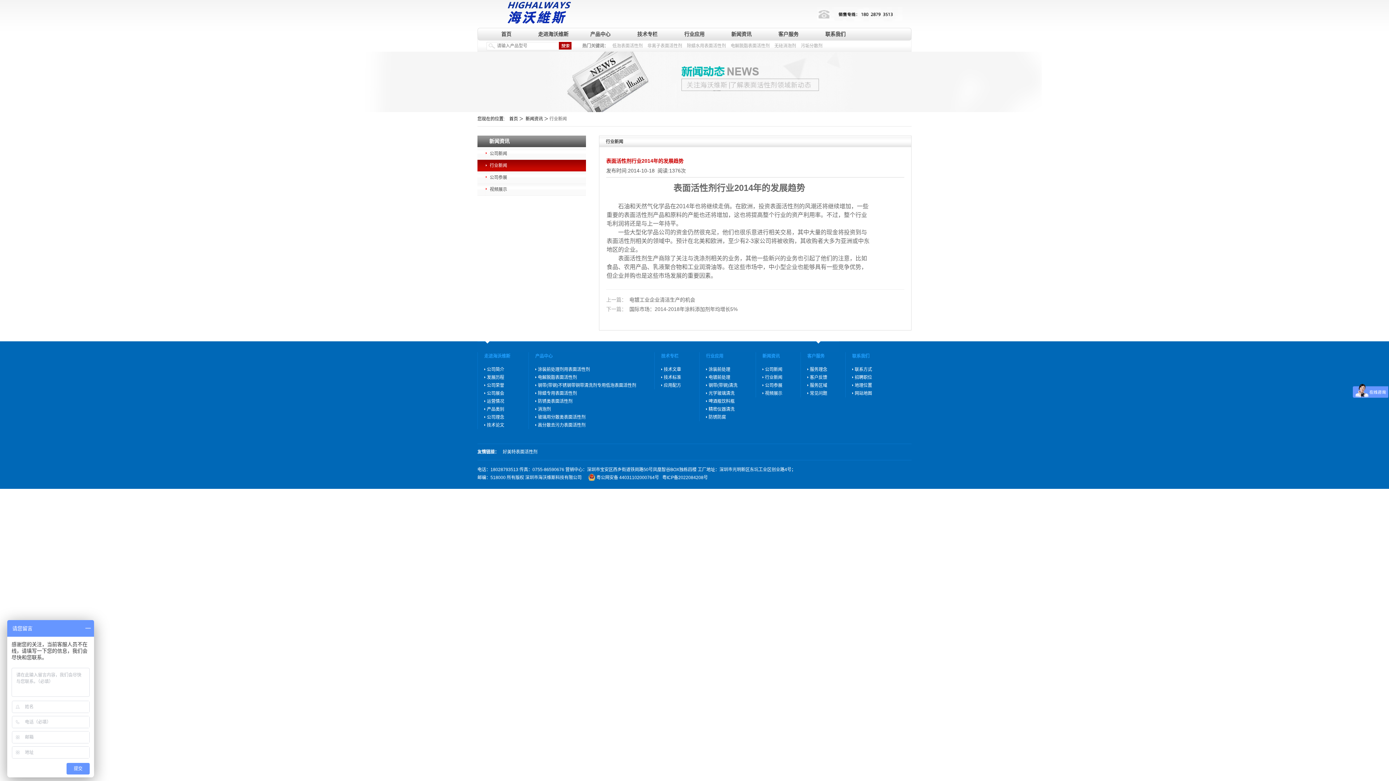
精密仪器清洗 (722, 409)
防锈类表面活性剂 (555, 401)
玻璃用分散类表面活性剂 (562, 417)
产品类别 (495, 409)
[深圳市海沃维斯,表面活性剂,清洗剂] (537, 12)
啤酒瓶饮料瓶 (722, 401)
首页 (506, 34)
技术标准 (672, 377)
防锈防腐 (717, 417)
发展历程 (495, 377)
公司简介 (495, 369)
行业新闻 (498, 165)
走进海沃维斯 (553, 34)
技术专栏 (647, 34)
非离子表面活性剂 (664, 45)
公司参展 (498, 177)
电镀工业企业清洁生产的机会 (650, 300)
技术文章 (672, 369)
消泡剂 (544, 409)
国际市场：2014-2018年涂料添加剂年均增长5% (672, 309)
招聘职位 (863, 377)
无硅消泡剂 (785, 45)
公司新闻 (498, 153)
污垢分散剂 (812, 45)
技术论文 (495, 425)
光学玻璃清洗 (722, 393)
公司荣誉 (495, 385)
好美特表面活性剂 (520, 451)
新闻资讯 (741, 34)
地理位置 (863, 385)
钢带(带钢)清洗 (723, 385)
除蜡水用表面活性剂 (706, 45)
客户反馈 (818, 377)
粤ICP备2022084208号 (685, 477)
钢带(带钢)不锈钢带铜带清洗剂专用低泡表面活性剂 (587, 385)
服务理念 (818, 369)
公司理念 (495, 417)
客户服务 (788, 34)
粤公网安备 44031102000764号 (627, 477)
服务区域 (818, 385)
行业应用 (694, 34)
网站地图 (863, 393)
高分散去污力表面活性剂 (562, 425)
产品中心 (600, 34)
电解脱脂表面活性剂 (750, 45)
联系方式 (863, 369)
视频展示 (498, 189)
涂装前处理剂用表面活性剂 (564, 369)
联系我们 (835, 34)
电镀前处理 (719, 377)
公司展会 (495, 393)
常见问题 (818, 393)
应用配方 (672, 385)
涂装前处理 (719, 369)
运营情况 (495, 401)
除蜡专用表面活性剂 (557, 393)
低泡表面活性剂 (627, 45)
